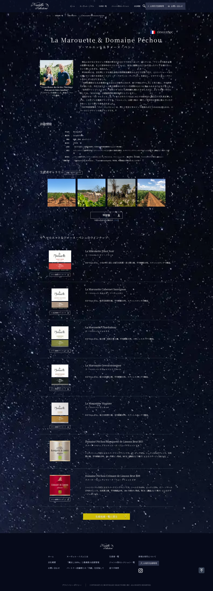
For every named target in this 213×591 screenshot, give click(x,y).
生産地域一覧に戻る (106, 516)
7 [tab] (70, 208)
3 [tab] (56, 208)
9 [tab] (78, 208)
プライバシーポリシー (72, 585)
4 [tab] (59, 208)
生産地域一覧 (59, 16)
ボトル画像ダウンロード (58, 275)
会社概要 (137, 6)
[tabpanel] (62, 193)
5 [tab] (63, 208)
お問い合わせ (177, 6)
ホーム (72, 6)
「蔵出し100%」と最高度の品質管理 (83, 562)
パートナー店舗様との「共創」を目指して (85, 568)
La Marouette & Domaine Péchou (92, 16)
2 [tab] (52, 208)
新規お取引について (147, 556)
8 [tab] (74, 208)
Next (172, 192)
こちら (116, 220)
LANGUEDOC (72, 16)
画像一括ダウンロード (73, 173)
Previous (41, 192)
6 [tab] (67, 208)
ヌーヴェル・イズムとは (77, 556)
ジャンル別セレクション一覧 (122, 562)
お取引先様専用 (157, 6)
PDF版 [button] (106, 215)
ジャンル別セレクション (120, 6)
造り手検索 (114, 568)
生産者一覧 (103, 6)
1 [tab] (48, 208)
